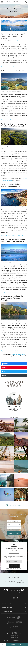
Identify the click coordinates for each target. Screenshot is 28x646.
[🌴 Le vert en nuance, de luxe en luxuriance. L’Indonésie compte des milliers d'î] (7, 439)
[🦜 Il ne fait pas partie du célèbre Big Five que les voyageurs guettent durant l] (7, 494)
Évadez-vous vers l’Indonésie (8, 120)
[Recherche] (26, 2)
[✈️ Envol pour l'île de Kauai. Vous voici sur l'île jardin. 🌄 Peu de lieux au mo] (7, 480)
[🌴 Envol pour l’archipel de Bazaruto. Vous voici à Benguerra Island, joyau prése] (21, 453)
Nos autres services (7, 607)
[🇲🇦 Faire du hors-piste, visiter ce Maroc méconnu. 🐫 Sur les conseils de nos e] (21, 480)
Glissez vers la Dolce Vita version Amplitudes (12, 235)
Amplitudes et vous (7, 611)
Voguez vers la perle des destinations (10, 351)
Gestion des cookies (14, 635)
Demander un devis (17, 644)
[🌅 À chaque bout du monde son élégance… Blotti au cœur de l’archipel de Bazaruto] (7, 453)
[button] (3, 644)
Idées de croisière (18, 41)
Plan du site (14, 632)
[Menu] (2, 2)
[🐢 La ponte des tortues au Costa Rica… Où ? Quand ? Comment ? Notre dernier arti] (7, 466)
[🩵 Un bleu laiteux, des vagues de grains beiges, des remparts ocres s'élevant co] (21, 439)
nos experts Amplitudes (19, 354)
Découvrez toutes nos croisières (8, 66)
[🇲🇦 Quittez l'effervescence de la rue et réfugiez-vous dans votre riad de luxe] (21, 494)
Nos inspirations (6, 603)
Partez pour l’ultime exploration (9, 292)
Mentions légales (14, 637)
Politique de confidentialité (14, 634)
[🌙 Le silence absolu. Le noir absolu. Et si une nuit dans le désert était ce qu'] (7, 425)
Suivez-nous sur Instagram (15, 505)
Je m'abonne (14, 565)
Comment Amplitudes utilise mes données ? (14, 568)
